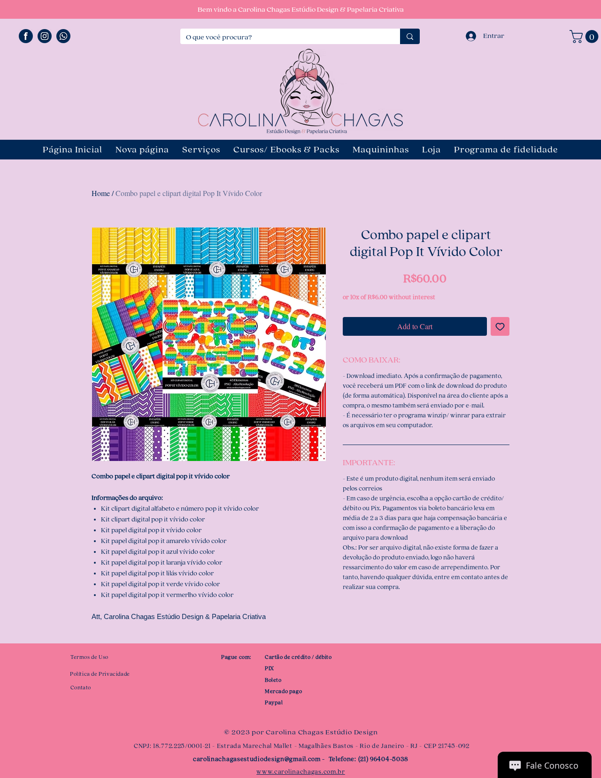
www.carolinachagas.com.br (300, 772)
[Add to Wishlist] (500, 326)
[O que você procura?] (410, 36)
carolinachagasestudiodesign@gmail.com (257, 759)
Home (101, 193)
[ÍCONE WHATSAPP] (63, 36)
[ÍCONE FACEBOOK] (26, 36)
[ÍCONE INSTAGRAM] (45, 36)
